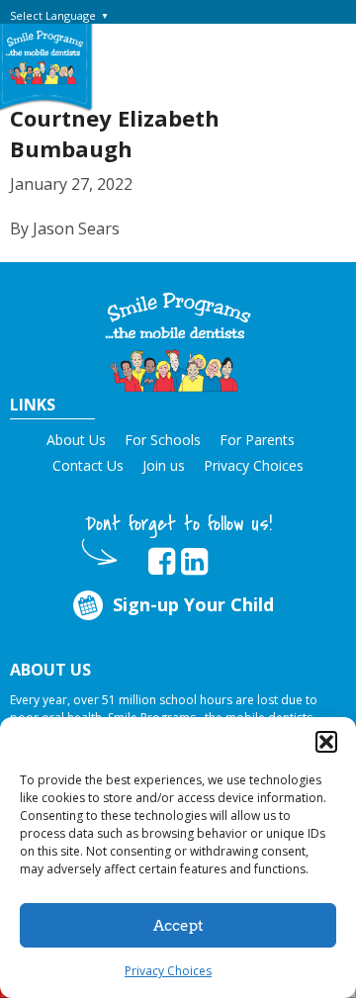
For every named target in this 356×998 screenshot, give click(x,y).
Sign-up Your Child (193, 604)
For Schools (163, 439)
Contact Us (88, 465)
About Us (76, 439)
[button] (326, 742)
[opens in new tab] (161, 562)
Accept (178, 926)
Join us (163, 465)
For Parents (257, 439)
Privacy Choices (168, 970)
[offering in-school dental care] (44, 58)
